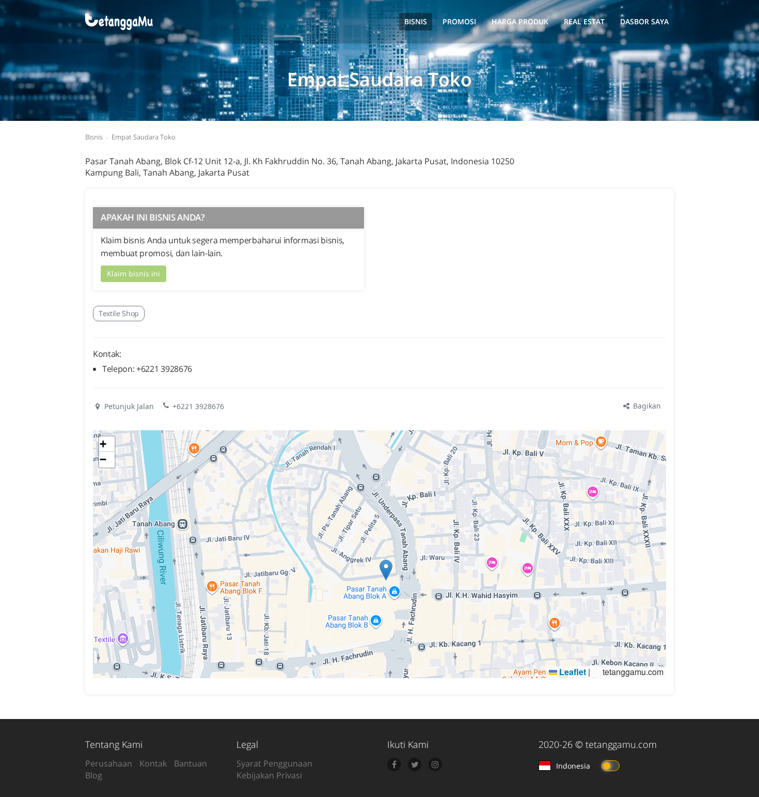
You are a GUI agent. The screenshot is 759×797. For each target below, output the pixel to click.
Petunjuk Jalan (128, 406)
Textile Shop (119, 313)
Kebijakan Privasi (269, 775)
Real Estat (584, 21)
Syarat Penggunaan (274, 763)
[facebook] (394, 764)
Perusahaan (108, 763)
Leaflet (571, 672)
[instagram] (435, 764)
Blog (93, 775)
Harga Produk (520, 21)
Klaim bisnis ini (133, 273)
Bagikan (646, 406)
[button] (386, 570)
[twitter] (414, 764)
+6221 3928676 (198, 406)
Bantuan (190, 763)
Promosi (459, 21)
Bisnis (415, 21)
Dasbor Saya (644, 21)
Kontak (153, 763)
